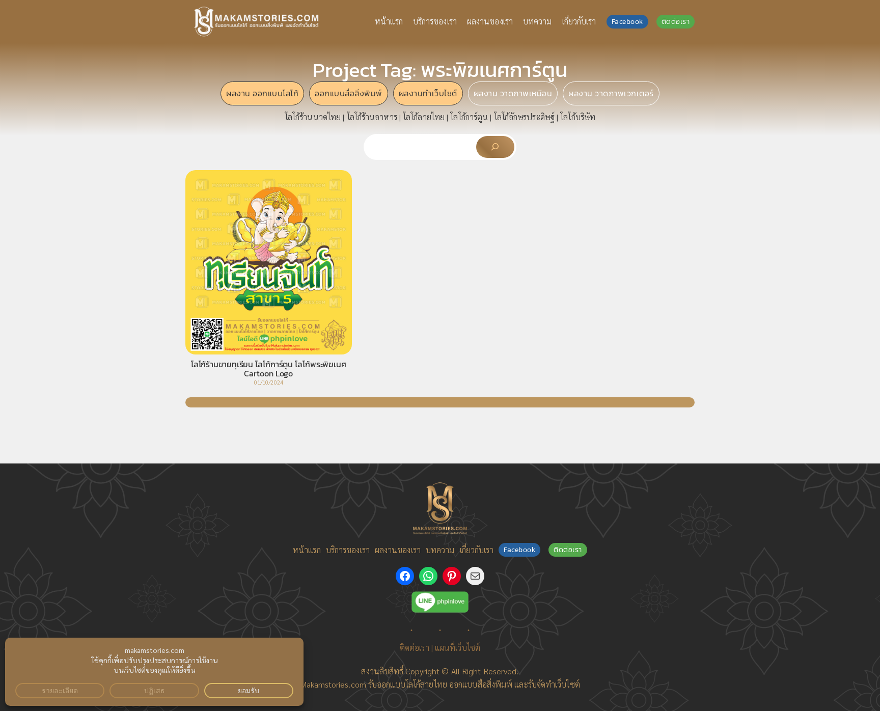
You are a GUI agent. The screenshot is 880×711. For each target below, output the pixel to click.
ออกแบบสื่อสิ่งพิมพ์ (348, 93)
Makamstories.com (333, 684)
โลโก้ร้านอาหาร (372, 117)
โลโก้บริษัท (577, 117)
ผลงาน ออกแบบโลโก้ (262, 93)
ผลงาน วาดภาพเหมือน (513, 93)
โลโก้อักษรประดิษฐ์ (524, 117)
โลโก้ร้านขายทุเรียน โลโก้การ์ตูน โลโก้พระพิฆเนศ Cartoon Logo (268, 369)
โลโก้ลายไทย (424, 117)
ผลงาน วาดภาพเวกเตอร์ (611, 93)
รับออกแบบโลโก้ (394, 684)
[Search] (495, 147)
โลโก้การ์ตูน (469, 117)
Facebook (627, 21)
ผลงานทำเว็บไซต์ (428, 93)
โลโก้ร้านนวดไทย (313, 117)
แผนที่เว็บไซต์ (457, 647)
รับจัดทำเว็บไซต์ (554, 684)
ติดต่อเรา (676, 21)
